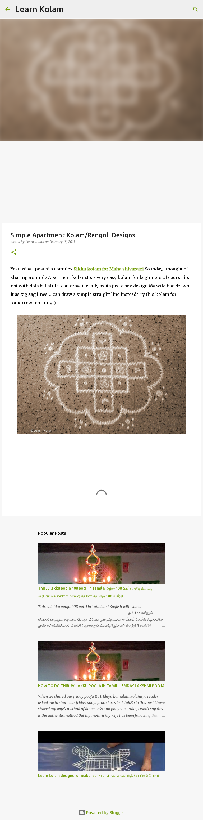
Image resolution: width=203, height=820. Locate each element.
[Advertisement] (101, 181)
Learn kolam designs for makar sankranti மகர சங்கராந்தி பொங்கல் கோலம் (99, 775)
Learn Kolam (39, 9)
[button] (14, 252)
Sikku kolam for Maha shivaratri (109, 268)
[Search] (71, 9)
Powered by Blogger (104, 812)
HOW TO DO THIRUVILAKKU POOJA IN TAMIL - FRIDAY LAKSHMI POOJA (101, 686)
